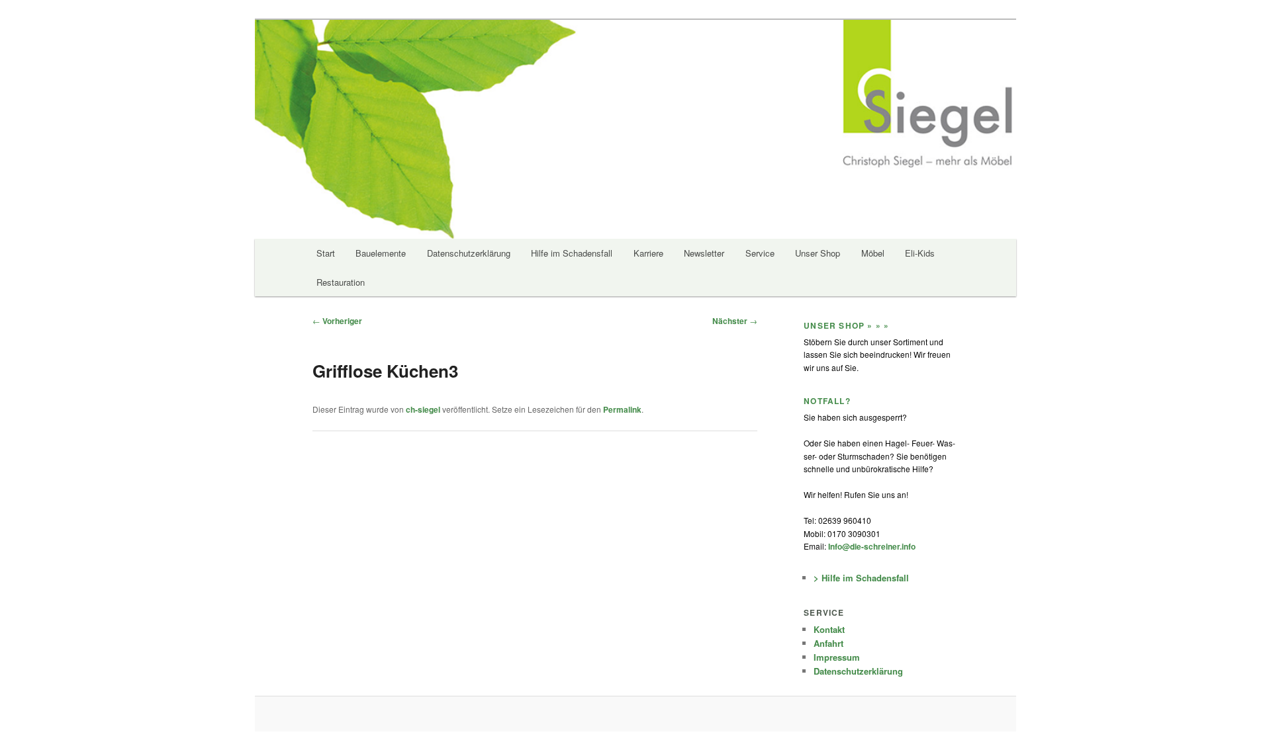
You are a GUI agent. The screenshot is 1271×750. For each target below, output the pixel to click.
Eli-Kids (920, 253)
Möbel (872, 253)
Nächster (734, 321)
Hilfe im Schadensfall (571, 253)
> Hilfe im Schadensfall (861, 577)
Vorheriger (337, 321)
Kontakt (829, 629)
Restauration (340, 282)
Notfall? (827, 401)
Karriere (648, 253)
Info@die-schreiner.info (871, 546)
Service (760, 253)
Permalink (622, 409)
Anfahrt (828, 643)
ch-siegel (423, 409)
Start (325, 253)
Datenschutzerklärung (468, 253)
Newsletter (704, 253)
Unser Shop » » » (846, 325)
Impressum (837, 657)
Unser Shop (817, 253)
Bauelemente (380, 253)
